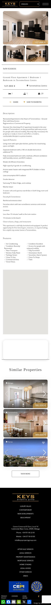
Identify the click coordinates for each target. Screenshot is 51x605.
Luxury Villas (25, 506)
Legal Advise (25, 568)
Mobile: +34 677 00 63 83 (25, 536)
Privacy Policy (4, 597)
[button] (4, 27)
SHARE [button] (15, 102)
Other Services (25, 572)
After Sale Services (25, 549)
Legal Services (25, 553)
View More (25, 474)
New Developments (26, 514)
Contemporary (25, 510)
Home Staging (25, 564)
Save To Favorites (34, 102)
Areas (25, 576)
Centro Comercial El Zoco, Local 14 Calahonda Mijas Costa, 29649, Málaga (25, 528)
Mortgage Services (26, 561)
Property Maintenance (25, 557)
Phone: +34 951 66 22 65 (25, 532)
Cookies (15, 596)
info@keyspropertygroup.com (25, 540)
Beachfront (25, 517)
